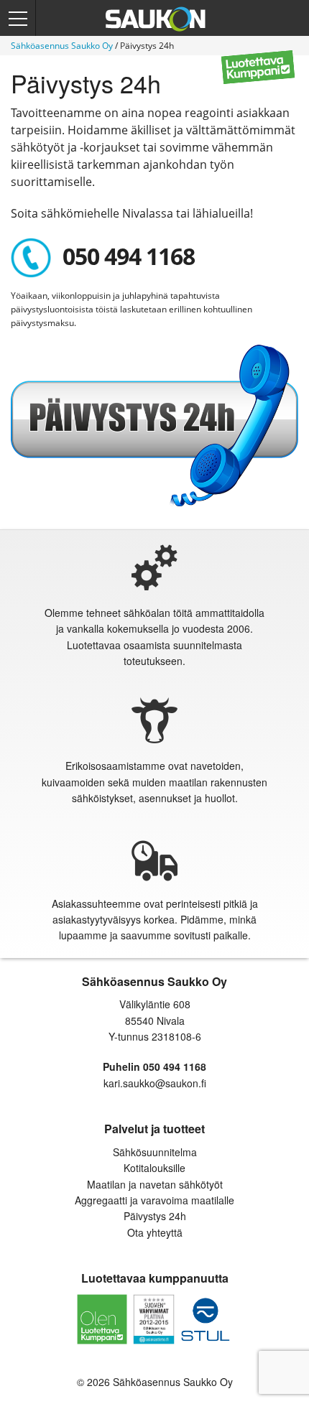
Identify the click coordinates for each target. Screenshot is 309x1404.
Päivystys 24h (155, 1216)
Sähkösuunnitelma (155, 1152)
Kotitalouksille (154, 1168)
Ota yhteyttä (155, 1232)
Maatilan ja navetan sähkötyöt (155, 1184)
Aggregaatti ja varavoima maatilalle (154, 1200)
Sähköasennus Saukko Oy (62, 45)
